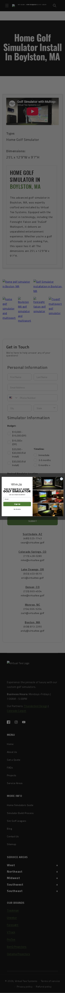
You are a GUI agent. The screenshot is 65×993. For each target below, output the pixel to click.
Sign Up (17, 504)
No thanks (17, 509)
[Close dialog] (61, 478)
